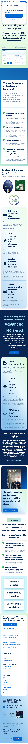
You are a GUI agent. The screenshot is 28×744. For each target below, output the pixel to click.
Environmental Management (9, 642)
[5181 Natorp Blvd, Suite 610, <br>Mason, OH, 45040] (4, 707)
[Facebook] (7, 628)
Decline (14, 19)
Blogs (4, 677)
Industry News (6, 680)
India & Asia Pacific (7, 668)
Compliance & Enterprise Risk (9, 637)
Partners (5, 689)
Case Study (5, 682)
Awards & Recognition (7, 660)
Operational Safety (7, 639)
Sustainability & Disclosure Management (12, 644)
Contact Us (5, 691)
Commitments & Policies (8, 662)
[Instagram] (15, 628)
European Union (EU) (7, 666)
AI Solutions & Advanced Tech (9, 647)
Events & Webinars (7, 687)
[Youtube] (10, 628)
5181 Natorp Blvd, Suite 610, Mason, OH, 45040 (15, 706)
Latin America (6, 669)
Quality (4, 640)
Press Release (6, 684)
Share (4, 692)
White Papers (6, 679)
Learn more (7, 12)
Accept (14, 15)
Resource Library (6, 685)
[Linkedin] (12, 628)
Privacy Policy (9, 738)
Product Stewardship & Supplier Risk (11, 646)
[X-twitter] (4, 628)
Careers (4, 658)
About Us (5, 655)
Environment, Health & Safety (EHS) (11, 635)
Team (4, 656)
